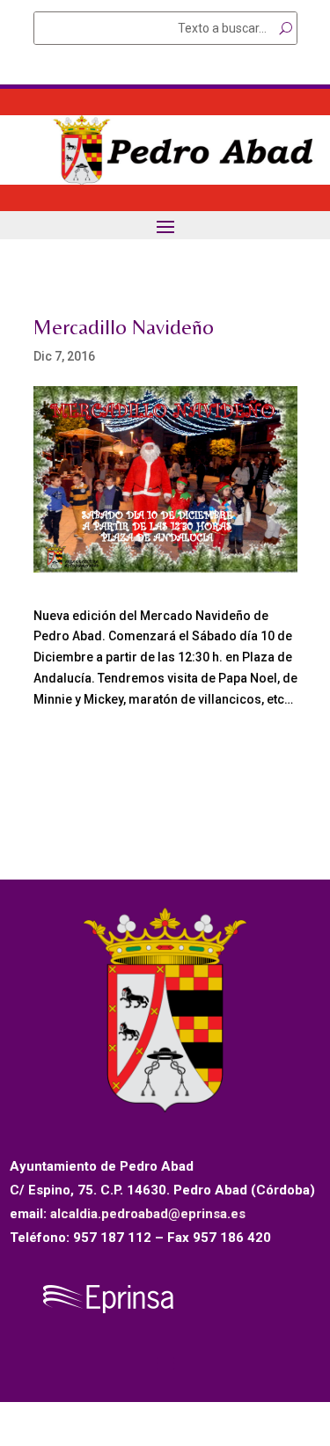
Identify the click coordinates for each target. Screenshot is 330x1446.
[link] (165, 180)
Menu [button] (165, 226)
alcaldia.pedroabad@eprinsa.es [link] (148, 1214)
